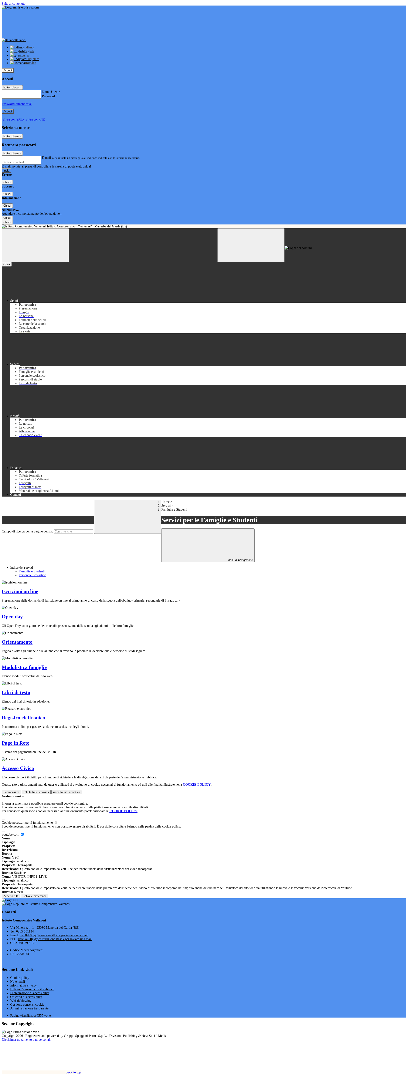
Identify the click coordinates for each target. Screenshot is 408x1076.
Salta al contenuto (14, 3)
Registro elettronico (23, 717)
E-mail (46, 157)
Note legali (17, 981)
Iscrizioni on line (20, 591)
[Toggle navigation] (35, 245)
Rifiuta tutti (36, 792)
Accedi (7, 70)
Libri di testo (16, 692)
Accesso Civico (18, 768)
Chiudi (7, 182)
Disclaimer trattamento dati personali (26, 1039)
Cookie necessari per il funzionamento (28, 822)
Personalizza (11, 792)
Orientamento (17, 642)
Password (48, 96)
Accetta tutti (66, 792)
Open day (12, 616)
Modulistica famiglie (24, 667)
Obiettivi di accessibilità (26, 997)
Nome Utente (51, 92)
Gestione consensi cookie (27, 1004)
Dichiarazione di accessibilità (29, 993)
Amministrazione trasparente (29, 1008)
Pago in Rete (15, 743)
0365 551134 (25, 931)
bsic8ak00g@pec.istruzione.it (55, 939)
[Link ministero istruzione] (20, 7)
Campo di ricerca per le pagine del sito (27, 531)
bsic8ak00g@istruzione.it (54, 935)
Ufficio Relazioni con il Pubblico (32, 989)
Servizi (166, 505)
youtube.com (11, 834)
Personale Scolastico (32, 575)
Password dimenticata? (17, 104)
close (6, 264)
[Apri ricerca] (251, 245)
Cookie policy (19, 977)
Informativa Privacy (23, 985)
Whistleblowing (20, 1000)
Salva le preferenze (35, 896)
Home (165, 502)
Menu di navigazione (240, 560)
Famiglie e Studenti (32, 571)
